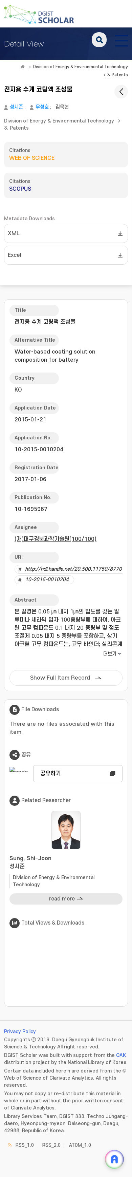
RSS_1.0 (25, 1145)
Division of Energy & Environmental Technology (80, 66)
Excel (14, 255)
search (99, 39)
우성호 (42, 107)
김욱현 (62, 107)
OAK (121, 1055)
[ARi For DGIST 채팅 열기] (114, 1159)
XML (14, 233)
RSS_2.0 (51, 1145)
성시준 (16, 107)
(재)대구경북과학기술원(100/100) (55, 539)
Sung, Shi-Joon (30, 862)
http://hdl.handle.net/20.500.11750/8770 (73, 569)
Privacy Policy (20, 1031)
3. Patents (117, 75)
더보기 (109, 654)
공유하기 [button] (50, 774)
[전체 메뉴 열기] (121, 39)
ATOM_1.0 (80, 1145)
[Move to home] (22, 66)
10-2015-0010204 (47, 580)
